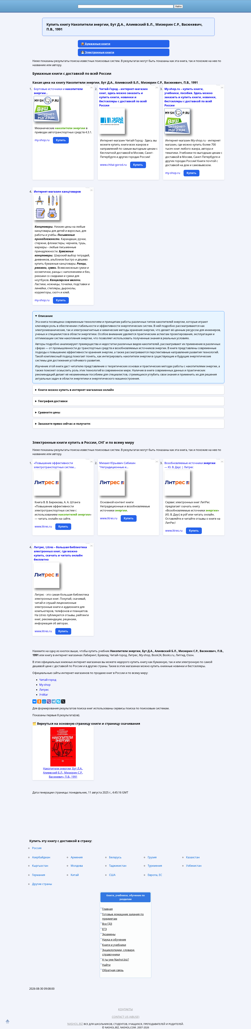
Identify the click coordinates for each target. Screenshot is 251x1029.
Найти (106, 965)
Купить (61, 140)
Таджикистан (117, 866)
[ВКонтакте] (34, 701)
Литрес (44, 690)
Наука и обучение (114, 939)
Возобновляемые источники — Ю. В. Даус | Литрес (189, 465)
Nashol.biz (75, 1024)
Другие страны (42, 884)
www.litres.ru (43, 526)
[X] (63, 701)
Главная (107, 909)
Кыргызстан (40, 866)
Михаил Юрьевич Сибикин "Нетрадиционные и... (117, 465)
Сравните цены (49, 412)
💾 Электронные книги (97, 52)
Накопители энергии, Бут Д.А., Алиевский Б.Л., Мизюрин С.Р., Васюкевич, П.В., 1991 (63, 773)
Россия (36, 848)
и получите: (64, 424)
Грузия (152, 857)
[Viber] (49, 701)
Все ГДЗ (107, 924)
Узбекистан (193, 866)
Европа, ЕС (155, 875)
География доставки (53, 401)
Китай (75, 875)
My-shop (45, 685)
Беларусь (115, 857)
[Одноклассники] (39, 701)
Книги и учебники (114, 945)
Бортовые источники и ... (58, 91)
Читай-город (47, 680)
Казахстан (193, 857)
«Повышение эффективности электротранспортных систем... (55, 465)
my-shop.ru (42, 140)
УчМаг (43, 694)
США (112, 875)
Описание (45, 316)
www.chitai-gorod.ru (113, 165)
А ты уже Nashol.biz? (115, 959)
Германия (38, 875)
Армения (77, 857)
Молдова (77, 866)
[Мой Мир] (44, 701)
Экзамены (108, 934)
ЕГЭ (104, 929)
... (91, 87)
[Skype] (58, 701)
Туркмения (155, 866)
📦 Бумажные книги (95, 44)
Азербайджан (41, 857)
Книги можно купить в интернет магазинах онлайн (76, 390)
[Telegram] (54, 701)
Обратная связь (113, 970)
